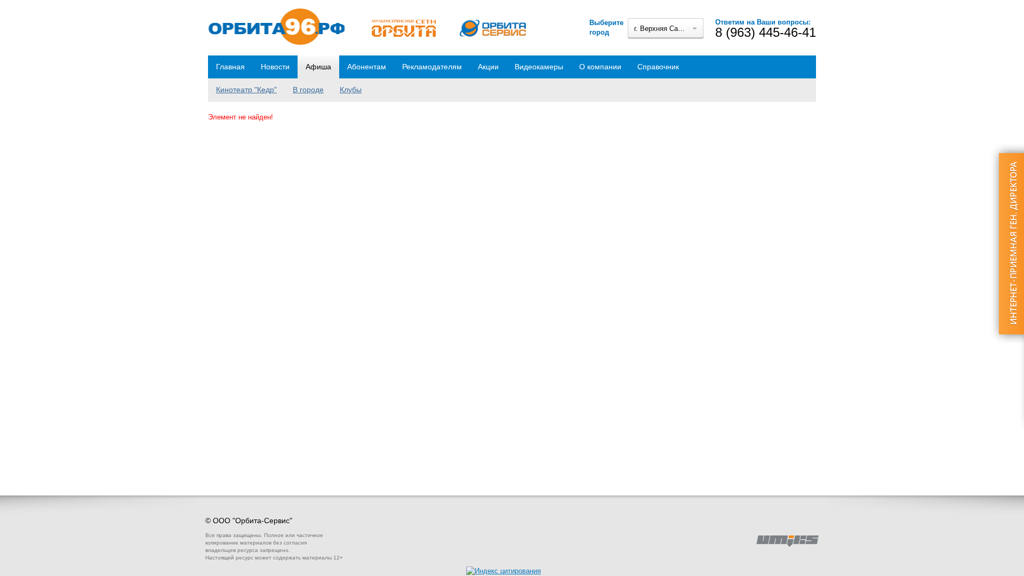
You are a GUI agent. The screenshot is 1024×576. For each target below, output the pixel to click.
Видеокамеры (539, 66)
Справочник (658, 66)
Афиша (318, 66)
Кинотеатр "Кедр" (246, 89)
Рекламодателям (432, 66)
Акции (488, 66)
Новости (275, 66)
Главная (230, 66)
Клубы (351, 89)
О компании (600, 66)
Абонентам (366, 66)
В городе (308, 89)
